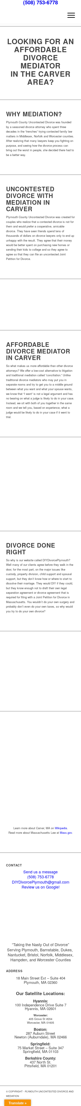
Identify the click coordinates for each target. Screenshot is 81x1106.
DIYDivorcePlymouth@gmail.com (40, 882)
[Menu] (69, 15)
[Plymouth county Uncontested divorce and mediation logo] (33, 15)
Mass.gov (66, 832)
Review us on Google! (41, 887)
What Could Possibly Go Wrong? (45, 696)
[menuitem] (69, 15)
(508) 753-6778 (40, 876)
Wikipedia (61, 828)
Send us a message (40, 871)
